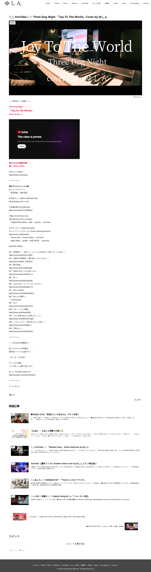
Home (36, 565)
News (13, 395)
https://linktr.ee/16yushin (18, 175)
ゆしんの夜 (75, 565)
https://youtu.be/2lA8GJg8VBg (20, 281)
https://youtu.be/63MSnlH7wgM (21, 319)
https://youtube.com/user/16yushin (22, 375)
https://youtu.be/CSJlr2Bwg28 (20, 268)
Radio (90, 565)
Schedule (65, 565)
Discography (104, 565)
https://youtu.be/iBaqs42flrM (20, 312)
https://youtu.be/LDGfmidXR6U (21, 331)
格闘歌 (83, 565)
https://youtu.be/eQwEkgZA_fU (21, 287)
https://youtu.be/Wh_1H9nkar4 (21, 261)
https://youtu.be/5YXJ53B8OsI (20, 210)
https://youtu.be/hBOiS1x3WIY (21, 255)
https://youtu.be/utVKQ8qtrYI (20, 325)
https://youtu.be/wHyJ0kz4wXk (21, 306)
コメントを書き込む (75, 544)
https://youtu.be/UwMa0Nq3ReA (21, 293)
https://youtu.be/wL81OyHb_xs (21, 274)
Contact (114, 565)
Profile (43, 565)
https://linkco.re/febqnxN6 (19, 234)
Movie (49, 565)
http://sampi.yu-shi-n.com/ (19, 201)
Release (57, 565)
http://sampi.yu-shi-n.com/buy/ (20, 219)
